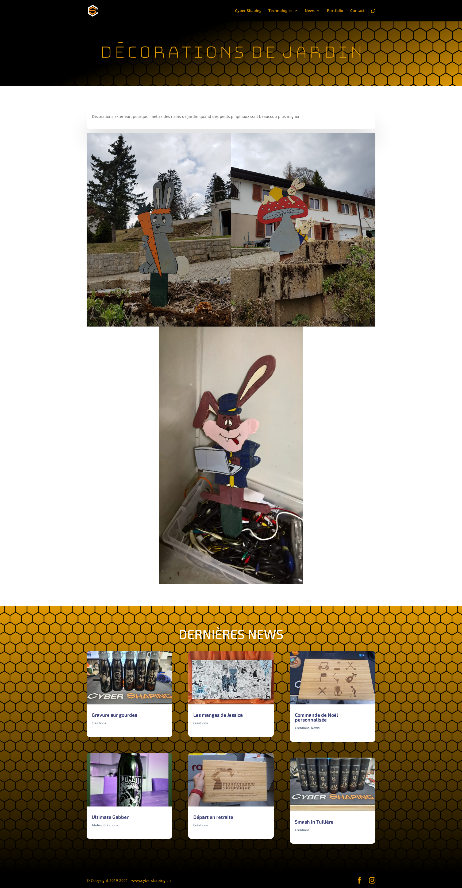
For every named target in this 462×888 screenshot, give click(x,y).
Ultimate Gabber (110, 817)
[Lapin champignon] (303, 326)
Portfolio (335, 11)
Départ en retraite (213, 817)
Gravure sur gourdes (114, 715)
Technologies (280, 11)
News (310, 11)
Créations (99, 723)
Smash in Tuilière (314, 822)
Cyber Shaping (248, 11)
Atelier (97, 825)
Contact (357, 11)
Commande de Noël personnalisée (316, 717)
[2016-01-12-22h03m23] (231, 584)
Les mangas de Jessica (218, 715)
